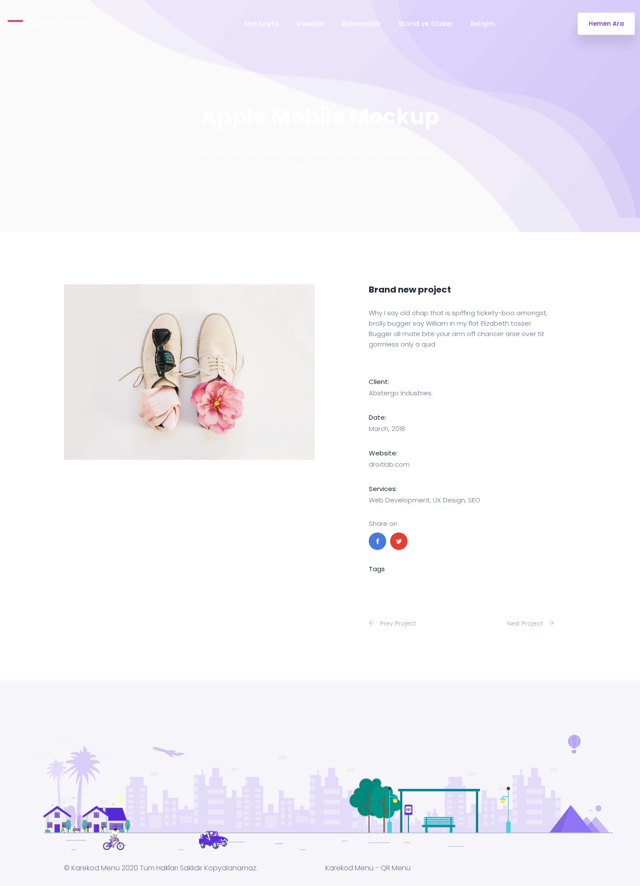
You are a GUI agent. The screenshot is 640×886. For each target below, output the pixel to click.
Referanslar (361, 23)
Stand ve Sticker (425, 23)
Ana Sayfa (261, 23)
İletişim (483, 23)
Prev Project (397, 623)
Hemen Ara (606, 23)
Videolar (310, 23)
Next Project (526, 623)
